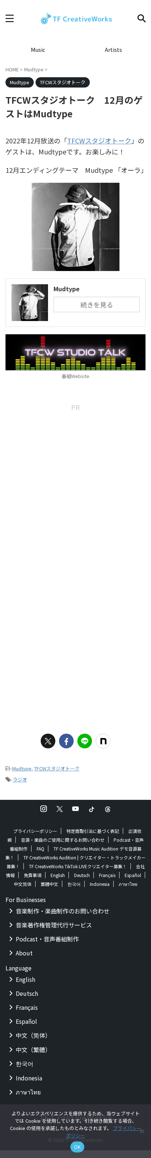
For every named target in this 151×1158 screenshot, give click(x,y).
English (58, 875)
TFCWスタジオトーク (99, 140)
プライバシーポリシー (35, 831)
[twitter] (48, 741)
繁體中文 (49, 884)
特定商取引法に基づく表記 (92, 831)
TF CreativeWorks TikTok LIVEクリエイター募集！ (78, 866)
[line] (84, 741)
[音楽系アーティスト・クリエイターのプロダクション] (75, 18)
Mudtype (22, 768)
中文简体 (23, 884)
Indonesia (100, 884)
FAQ (40, 848)
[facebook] (66, 741)
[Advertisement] (75, 488)
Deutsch (82, 875)
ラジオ (20, 779)
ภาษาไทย (128, 884)
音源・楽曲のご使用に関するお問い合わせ (62, 840)
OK (77, 1147)
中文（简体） (33, 1035)
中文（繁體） (33, 1049)
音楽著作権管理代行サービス (54, 924)
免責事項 (32, 875)
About (24, 952)
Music (38, 49)
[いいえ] (142, 1131)
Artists (113, 49)
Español (133, 875)
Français (107, 875)
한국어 (74, 884)
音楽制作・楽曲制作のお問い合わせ (63, 910)
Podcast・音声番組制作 (47, 938)
